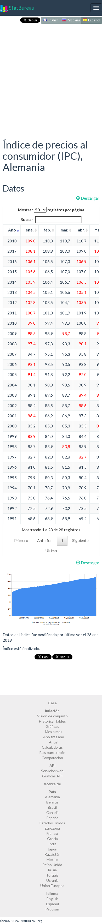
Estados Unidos (52, 823)
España (52, 817)
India (52, 844)
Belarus (52, 802)
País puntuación (52, 752)
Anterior (44, 540)
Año (12, 230)
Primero (21, 540)
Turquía (52, 875)
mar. (64, 230)
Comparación (52, 757)
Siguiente (80, 540)
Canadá (52, 812)
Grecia (52, 838)
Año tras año (53, 737)
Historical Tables (52, 721)
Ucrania (52, 880)
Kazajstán (52, 854)
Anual (53, 742)
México (52, 859)
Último (51, 550)
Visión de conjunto (52, 716)
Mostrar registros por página (51, 209)
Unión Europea (52, 885)
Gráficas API (52, 776)
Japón (52, 849)
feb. (47, 230)
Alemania (52, 797)
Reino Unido (52, 864)
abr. (81, 230)
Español (93, 20)
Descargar (89, 198)
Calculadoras (52, 747)
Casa (52, 703)
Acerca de (52, 784)
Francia (52, 833)
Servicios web (52, 771)
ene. (29, 230)
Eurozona (52, 828)
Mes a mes (53, 731)
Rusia (52, 870)
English (52, 20)
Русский (73, 20)
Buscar (26, 219)
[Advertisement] (51, 76)
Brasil (52, 807)
